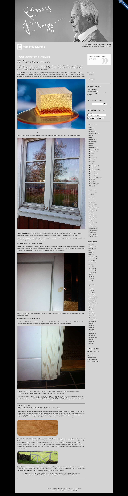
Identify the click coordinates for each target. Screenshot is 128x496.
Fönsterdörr (92, 157)
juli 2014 (91, 274)
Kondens (91, 175)
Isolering (91, 171)
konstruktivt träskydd (22, 240)
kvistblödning (74, 396)
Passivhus (91, 196)
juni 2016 (91, 254)
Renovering (92, 204)
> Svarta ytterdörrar (93, 91)
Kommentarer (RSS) (70, 490)
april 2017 (91, 250)
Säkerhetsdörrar (93, 208)
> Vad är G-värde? (92, 89)
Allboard (91, 129)
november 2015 (93, 258)
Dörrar (26, 396)
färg (30, 396)
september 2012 (93, 303)
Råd (46, 397)
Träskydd (66, 397)
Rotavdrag (91, 206)
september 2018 (93, 246)
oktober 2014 (92, 272)
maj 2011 (91, 327)
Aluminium (91, 131)
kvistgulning (80, 396)
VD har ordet (74, 398)
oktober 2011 (92, 321)
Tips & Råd (60, 398)
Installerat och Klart (94, 169)
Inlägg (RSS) (55, 490)
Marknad (91, 181)
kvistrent (35, 397)
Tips (49, 397)
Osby (90, 194)
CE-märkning (92, 141)
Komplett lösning (93, 173)
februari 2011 (92, 333)
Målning (43, 397)
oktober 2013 (92, 287)
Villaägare (91, 232)
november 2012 (93, 299)
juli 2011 (91, 323)
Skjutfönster (92, 210)
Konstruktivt (49, 396)
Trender (91, 224)
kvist (65, 396)
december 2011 (93, 319)
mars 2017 (92, 252)
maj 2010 (91, 341)
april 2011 (91, 329)
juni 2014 (91, 276)
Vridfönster (92, 234)
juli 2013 (91, 288)
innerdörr (38, 396)
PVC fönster (92, 200)
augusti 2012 (92, 305)
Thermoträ (91, 216)
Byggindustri (92, 139)
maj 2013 (91, 290)
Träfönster (61, 397)
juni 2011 (91, 325)
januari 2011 (92, 335)
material (60, 473)
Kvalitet (55, 398)
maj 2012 (91, 311)
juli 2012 (91, 307)
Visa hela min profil (94, 361)
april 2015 (91, 266)
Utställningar (92, 228)
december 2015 (93, 256)
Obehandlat (39, 474)
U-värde (91, 226)
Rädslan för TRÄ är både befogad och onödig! (38, 408)
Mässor (91, 185)
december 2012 (93, 297)
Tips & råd (53, 397)
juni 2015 (91, 264)
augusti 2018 (92, 248)
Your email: (90, 113)
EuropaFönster (93, 149)
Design (91, 143)
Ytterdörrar (92, 77)
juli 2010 (91, 339)
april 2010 (91, 343)
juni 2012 (91, 309)
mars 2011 (91, 331)
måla (39, 397)
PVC (90, 198)
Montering (91, 190)
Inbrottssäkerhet (93, 165)
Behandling (27, 473)
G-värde (91, 159)
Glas (90, 163)
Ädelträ (91, 127)
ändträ (23, 396)
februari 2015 (92, 268)
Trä (57, 397)
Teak (90, 214)
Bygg (23, 398)
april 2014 (91, 280)
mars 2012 (92, 313)
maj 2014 (91, 278)
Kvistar (68, 396)
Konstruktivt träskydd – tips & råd (33, 62)
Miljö (90, 188)
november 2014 (93, 270)
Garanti (91, 161)
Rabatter (91, 202)
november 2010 (93, 337)
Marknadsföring (93, 183)
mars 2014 (92, 283)
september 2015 (93, 262)
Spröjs (90, 212)
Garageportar (92, 81)
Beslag (91, 135)
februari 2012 (92, 315)
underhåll (78, 473)
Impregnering (39, 473)
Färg (30, 398)
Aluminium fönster (93, 133)
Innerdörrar (43, 396)
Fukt (35, 473)
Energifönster (92, 147)
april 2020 (91, 244)
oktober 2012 (92, 301)
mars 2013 (92, 292)
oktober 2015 (92, 260)
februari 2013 (92, 295)
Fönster (33, 396)
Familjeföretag (92, 151)
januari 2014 (92, 285)
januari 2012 (92, 317)
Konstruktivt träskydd (47, 398)
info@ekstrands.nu (92, 359)
